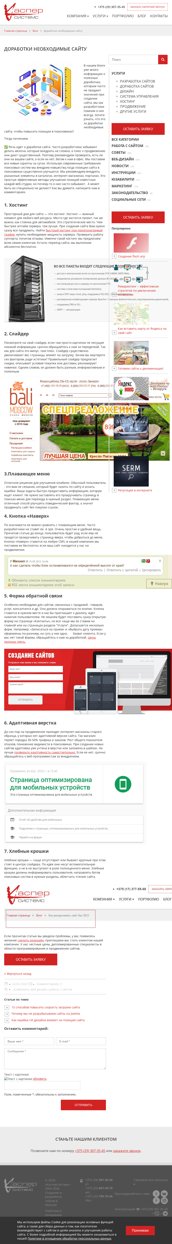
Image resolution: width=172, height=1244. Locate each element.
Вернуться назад (18, 974)
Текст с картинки (16, 1074)
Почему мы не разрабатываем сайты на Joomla (46, 1014)
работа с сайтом (60, 989)
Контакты (159, 16)
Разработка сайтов (137, 82)
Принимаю (140, 1230)
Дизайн (127, 92)
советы (121, 152)
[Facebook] (156, 1200)
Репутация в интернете (135, 490)
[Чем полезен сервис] (143, 428)
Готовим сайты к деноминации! (140, 368)
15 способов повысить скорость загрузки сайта (46, 1007)
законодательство (132, 192)
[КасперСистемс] (23, 12)
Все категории (125, 140)
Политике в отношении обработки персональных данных (69, 1238)
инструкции (126, 172)
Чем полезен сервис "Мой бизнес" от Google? (137, 445)
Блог (142, 16)
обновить (40, 1079)
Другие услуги (133, 112)
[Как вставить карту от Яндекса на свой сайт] (143, 314)
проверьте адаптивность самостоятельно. (45, 752)
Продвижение (133, 107)
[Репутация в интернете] (143, 471)
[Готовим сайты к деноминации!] (143, 353)
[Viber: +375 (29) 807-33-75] (156, 1213)
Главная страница (15, 31)
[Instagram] (164, 1200)
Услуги (99, 16)
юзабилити (21, 989)
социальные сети (131, 199)
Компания (76, 16)
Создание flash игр (131, 256)
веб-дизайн (39, 989)
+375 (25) (99, 1196)
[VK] (164, 1193)
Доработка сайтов (137, 87)
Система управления (139, 97)
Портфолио (123, 16)
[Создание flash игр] (143, 242)
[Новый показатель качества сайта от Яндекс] (143, 388)
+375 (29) (99, 1180)
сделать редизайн (31, 940)
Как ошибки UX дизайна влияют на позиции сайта (48, 1020)
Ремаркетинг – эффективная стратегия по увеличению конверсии (138, 290)
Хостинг (127, 102)
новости (123, 166)
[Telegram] (165, 1213)
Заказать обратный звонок (147, 6)
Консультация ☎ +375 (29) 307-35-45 (141, 1209)
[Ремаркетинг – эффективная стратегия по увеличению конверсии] (143, 274)
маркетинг (125, 186)
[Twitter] (156, 1193)
